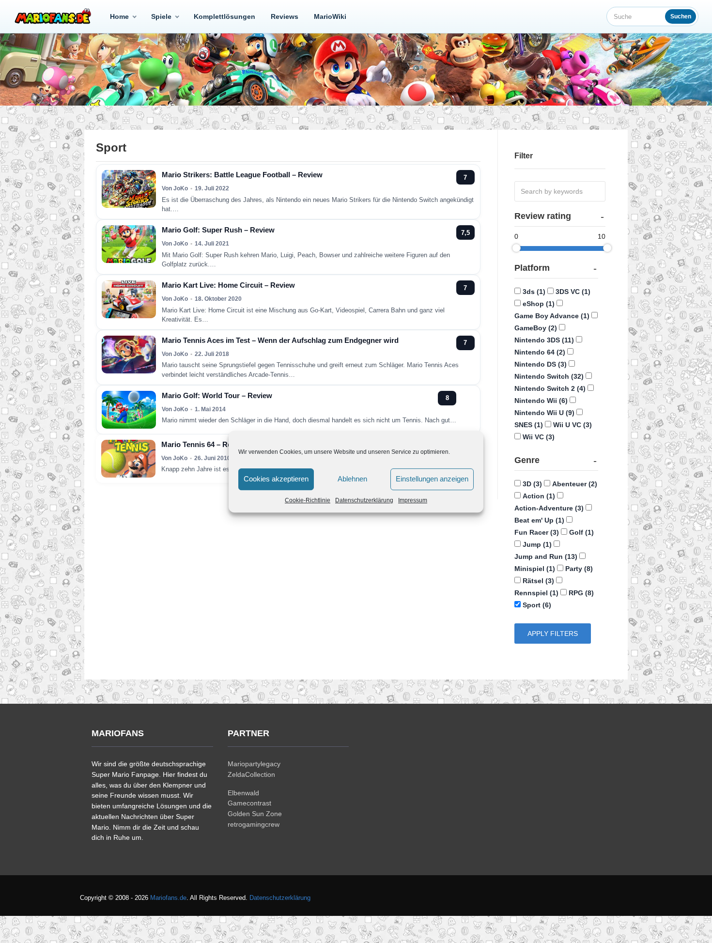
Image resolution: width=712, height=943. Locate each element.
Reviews (284, 16)
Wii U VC (572, 425)
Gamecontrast (249, 803)
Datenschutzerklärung (364, 500)
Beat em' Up (539, 520)
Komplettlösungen (224, 16)
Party (579, 568)
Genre (527, 460)
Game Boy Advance (551, 316)
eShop (539, 304)
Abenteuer (574, 484)
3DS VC (573, 291)
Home (119, 16)
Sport (537, 605)
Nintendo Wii (541, 400)
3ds (534, 291)
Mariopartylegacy (254, 764)
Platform (532, 268)
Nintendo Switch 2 (550, 388)
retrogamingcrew (253, 824)
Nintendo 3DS (544, 340)
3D (532, 484)
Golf (581, 532)
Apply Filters (552, 633)
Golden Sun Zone (255, 814)
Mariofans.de (168, 897)
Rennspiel (536, 593)
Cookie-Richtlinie (307, 500)
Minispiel (534, 568)
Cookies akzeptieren (276, 479)
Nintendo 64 (539, 352)
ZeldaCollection (251, 774)
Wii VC (539, 437)
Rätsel (538, 581)
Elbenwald (243, 793)
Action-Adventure (549, 508)
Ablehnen (352, 479)
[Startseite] (55, 16)
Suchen (680, 16)
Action (539, 496)
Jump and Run (545, 556)
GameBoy (535, 328)
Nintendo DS (540, 364)
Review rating (542, 216)
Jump (537, 544)
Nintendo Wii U (544, 413)
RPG (581, 593)
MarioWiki (330, 16)
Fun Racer (536, 532)
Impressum (412, 500)
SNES (528, 425)
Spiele (161, 16)
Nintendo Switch (549, 376)
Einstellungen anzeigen (432, 479)
